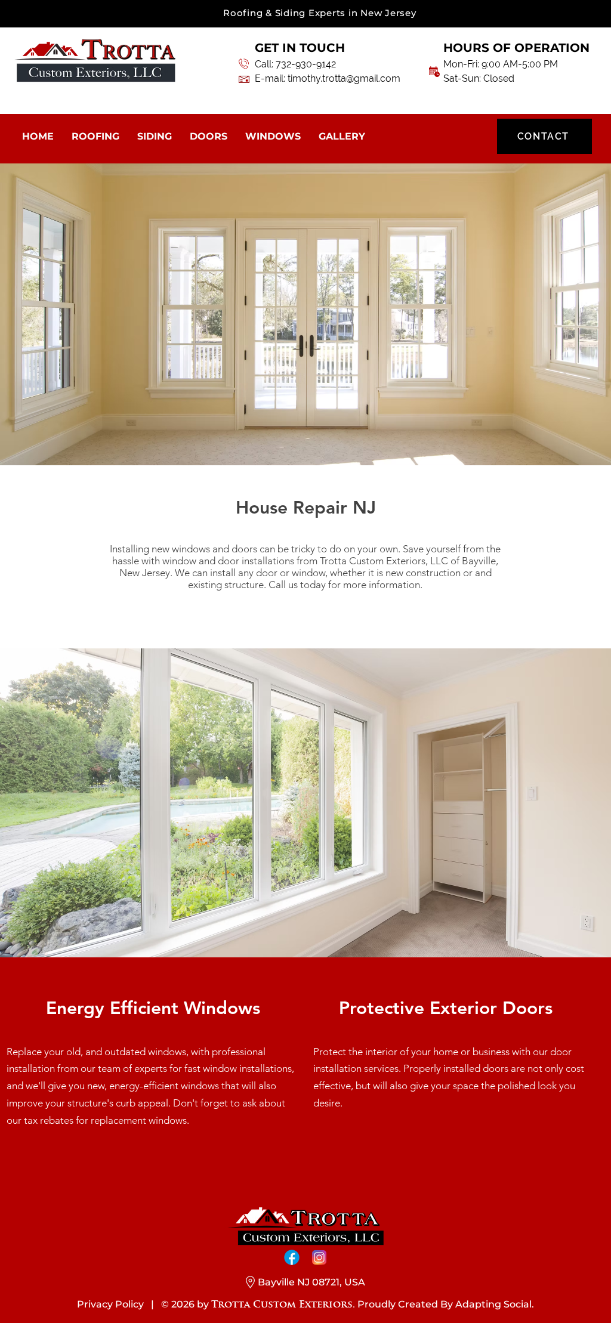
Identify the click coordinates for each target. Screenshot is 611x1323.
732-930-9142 (306, 64)
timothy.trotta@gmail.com (344, 78)
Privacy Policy (110, 1304)
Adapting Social (493, 1304)
